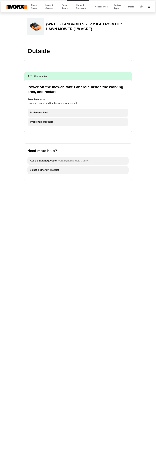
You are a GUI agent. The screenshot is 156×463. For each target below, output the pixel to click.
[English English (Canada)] (141, 6)
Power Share (34, 6)
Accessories (101, 6)
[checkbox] (78, 113)
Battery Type (117, 6)
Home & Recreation (81, 6)
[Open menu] (148, 6)
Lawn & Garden (49, 6)
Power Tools (65, 6)
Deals (131, 6)
